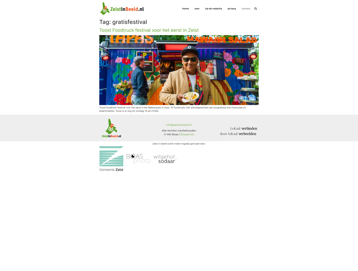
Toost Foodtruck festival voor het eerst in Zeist (149, 30)
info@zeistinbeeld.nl (179, 124)
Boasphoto (187, 134)
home (185, 8)
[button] (255, 8)
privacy (232, 8)
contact (246, 8)
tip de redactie (213, 8)
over (197, 8)
